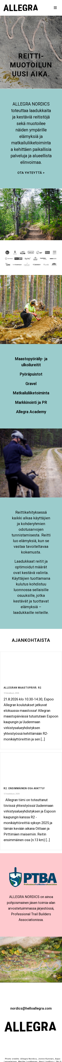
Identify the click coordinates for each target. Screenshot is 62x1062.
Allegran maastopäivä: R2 (22, 687)
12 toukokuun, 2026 (12, 794)
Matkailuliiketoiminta (31, 393)
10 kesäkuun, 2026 (11, 693)
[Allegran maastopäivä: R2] (31, 666)
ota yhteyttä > (31, 172)
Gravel (31, 383)
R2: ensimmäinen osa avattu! (24, 788)
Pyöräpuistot (31, 374)
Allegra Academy (31, 412)
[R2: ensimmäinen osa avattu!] (31, 767)
